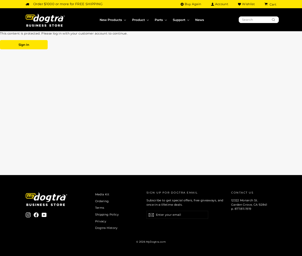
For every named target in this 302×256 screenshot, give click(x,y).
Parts (159, 20)
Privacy (100, 221)
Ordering (102, 201)
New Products (111, 20)
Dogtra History (106, 228)
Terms (99, 208)
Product (139, 20)
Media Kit (102, 194)
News (199, 20)
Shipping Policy (107, 214)
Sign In (23, 45)
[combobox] (259, 19)
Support (179, 20)
